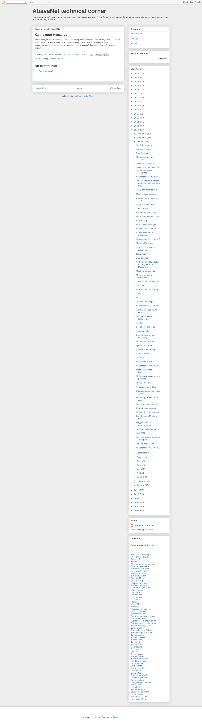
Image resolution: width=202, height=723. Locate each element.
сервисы (53, 58)
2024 (136, 81)
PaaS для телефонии (146, 190)
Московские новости (141, 609)
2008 (136, 502)
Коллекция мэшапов (146, 228)
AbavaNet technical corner (69, 11)
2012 (136, 130)
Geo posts (135, 649)
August (140, 457)
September (142, 453)
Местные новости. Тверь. (148, 216)
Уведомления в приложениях (143, 423)
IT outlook (135, 687)
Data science (142, 258)
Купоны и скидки (144, 149)
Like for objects (138, 694)
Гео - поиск (136, 597)
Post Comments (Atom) (84, 96)
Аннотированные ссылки (143, 616)
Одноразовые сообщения (143, 621)
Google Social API (139, 675)
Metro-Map (136, 604)
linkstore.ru (150, 545)
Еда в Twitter (137, 663)
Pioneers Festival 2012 (146, 164)
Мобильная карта (139, 583)
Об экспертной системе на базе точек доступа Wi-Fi (148, 183)
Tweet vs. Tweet (138, 576)
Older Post (115, 88)
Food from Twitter (139, 661)
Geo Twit (140, 285)
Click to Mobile (137, 666)
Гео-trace (135, 602)
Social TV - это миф (145, 327)
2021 (136, 93)
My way (134, 606)
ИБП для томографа (141, 554)
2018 (136, 105)
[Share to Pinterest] (107, 54)
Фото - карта (137, 654)
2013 (136, 126)
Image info (136, 670)
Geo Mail (140, 293)
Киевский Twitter (139, 573)
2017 (136, 109)
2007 (136, 506)
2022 (136, 89)
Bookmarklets (137, 578)
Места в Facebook (145, 243)
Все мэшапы (137, 684)
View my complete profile (142, 529)
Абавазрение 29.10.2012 (148, 177)
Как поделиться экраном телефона (148, 438)
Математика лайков (145, 271)
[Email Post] (91, 54)
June (139, 465)
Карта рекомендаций (146, 429)
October (141, 141)
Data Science (142, 153)
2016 (136, 114)
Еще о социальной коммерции (145, 248)
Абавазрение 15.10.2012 (148, 305)
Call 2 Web (136, 673)
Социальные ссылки (146, 408)
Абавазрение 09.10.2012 (148, 366)
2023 (136, 85)
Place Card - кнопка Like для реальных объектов (147, 170)
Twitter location (138, 635)
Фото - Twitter (137, 656)
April (139, 473)
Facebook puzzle (139, 696)
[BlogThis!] (99, 54)
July (139, 461)
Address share (137, 680)
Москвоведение (138, 613)
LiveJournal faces (139, 677)
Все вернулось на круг (147, 212)
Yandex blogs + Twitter (141, 632)
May (139, 469)
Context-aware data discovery (145, 336)
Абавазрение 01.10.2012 (148, 448)
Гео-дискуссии (143, 383)
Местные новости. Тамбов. (145, 158)
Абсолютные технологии (143, 564)
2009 (136, 498)
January (141, 485)
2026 (136, 73)
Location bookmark (140, 692)
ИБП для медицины (140, 557)
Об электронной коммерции (144, 317)
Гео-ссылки (136, 594)
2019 (136, 101)
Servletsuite (136, 33)
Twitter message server (142, 625)
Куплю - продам (138, 611)
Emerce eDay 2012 (145, 204)
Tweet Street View (139, 658)
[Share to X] (102, 54)
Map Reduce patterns (146, 194)
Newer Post (41, 88)
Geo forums (136, 647)
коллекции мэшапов (64, 40)
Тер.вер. (140, 323)
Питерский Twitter (139, 571)
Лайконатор (141, 220)
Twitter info (136, 642)
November (142, 137)
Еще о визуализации (146, 224)
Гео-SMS (135, 599)
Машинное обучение (146, 341)
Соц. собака (142, 208)
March (140, 477)
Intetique (135, 38)
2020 (136, 97)
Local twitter (136, 628)
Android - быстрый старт (147, 289)
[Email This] (96, 54)
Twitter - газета (138, 637)
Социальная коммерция (148, 281)
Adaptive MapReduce (146, 387)
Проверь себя (143, 331)
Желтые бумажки (139, 618)
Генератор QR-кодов (141, 587)
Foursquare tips (138, 689)
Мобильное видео (139, 585)
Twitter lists (136, 644)
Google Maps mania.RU (142, 682)
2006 (136, 510)
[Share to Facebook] (105, 54)
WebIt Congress (143, 353)
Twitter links (136, 639)
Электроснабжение (140, 566)
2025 (136, 77)
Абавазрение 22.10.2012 (148, 239)
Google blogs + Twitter (141, 630)
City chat (135, 651)
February (141, 481)
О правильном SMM (146, 444)
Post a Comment (45, 71)
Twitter (134, 43)
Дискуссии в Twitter (145, 361)
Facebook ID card (139, 699)
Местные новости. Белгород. (145, 371)
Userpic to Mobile (139, 668)
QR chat (140, 357)
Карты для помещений (147, 404)
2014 (136, 122)
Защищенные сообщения (143, 623)
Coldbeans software (144, 525)
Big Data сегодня (144, 145)
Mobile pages (137, 590)
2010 (136, 494)
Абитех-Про (136, 559)
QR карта (135, 592)
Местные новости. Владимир (145, 276)
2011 (136, 490)
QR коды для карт (144, 301)
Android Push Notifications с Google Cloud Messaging (148, 264)
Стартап (62, 58)
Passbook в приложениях (148, 412)
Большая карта (138, 580)
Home (79, 88)
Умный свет (141, 254)
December (142, 133)
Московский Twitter (140, 568)
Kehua (134, 561)
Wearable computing (145, 349)
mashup (45, 58)
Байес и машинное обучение (145, 233)
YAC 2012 (140, 433)
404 (138, 297)
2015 (136, 118)
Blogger (116, 717)
